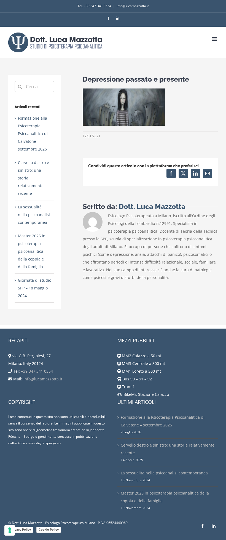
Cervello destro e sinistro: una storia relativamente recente (167, 448)
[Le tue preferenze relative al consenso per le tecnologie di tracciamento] (9, 530)
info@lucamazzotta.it (133, 6)
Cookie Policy (49, 529)
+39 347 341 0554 (97, 6)
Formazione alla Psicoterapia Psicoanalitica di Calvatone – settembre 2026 (33, 133)
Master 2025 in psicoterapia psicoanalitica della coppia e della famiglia (31, 251)
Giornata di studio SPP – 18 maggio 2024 (34, 288)
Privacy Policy (20, 529)
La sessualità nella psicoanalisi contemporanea (34, 214)
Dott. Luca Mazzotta (152, 206)
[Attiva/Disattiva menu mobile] (215, 39)
